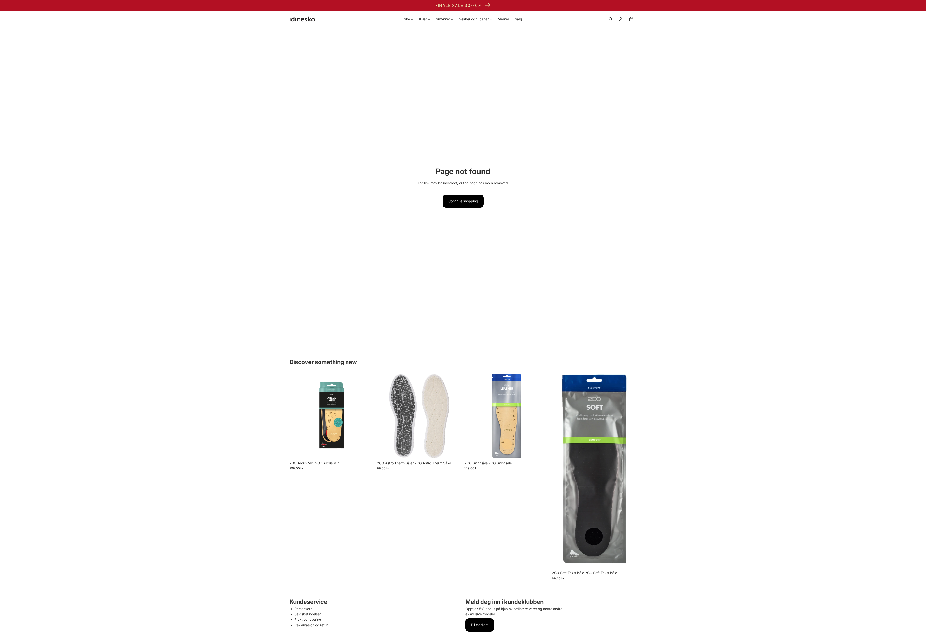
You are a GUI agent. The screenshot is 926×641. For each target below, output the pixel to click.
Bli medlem (479, 625)
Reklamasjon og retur (311, 625)
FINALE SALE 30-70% (458, 5)
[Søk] (610, 19)
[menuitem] (408, 19)
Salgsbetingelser (307, 614)
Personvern (303, 609)
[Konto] (620, 19)
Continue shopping (463, 201)
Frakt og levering (307, 619)
